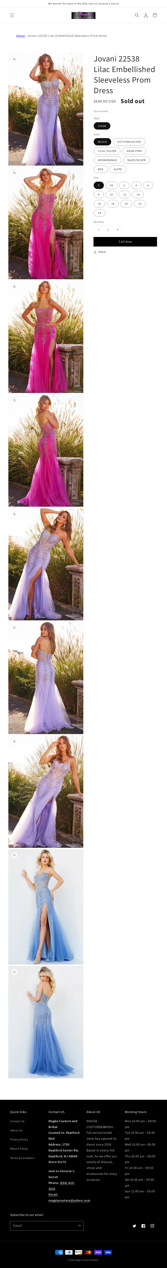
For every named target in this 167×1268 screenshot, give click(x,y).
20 (126, 203)
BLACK (102, 142)
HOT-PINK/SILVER (129, 142)
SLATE (118, 169)
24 (99, 213)
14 (138, 194)
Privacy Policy (19, 1139)
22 (140, 203)
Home (20, 36)
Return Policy (19, 1148)
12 (124, 194)
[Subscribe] (79, 1225)
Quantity (99, 222)
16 (99, 203)
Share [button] (102, 252)
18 (112, 203)
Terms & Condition (22, 1158)
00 (111, 185)
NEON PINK (134, 151)
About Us (16, 1130)
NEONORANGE (107, 160)
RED (100, 169)
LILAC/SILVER (107, 151)
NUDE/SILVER (136, 160)
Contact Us (17, 1121)
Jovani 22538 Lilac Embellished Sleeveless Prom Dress (67, 36)
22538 (102, 126)
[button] (12, 15)
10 (111, 194)
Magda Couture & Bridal (87, 1260)
